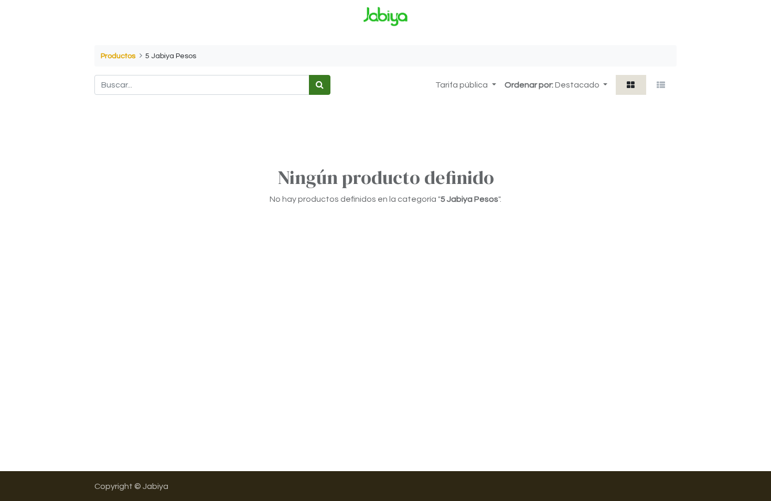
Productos (118, 56)
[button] (581, 85)
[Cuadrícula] (631, 85)
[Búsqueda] (319, 85)
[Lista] (661, 85)
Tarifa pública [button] (462, 85)
